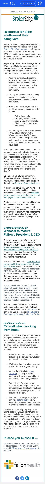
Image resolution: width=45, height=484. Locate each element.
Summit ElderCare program (16, 49)
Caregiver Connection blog (26, 183)
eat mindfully (22, 400)
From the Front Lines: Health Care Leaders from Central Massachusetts (22, 264)
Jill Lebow (32, 309)
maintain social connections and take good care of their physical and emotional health (22, 195)
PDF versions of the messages (23, 448)
